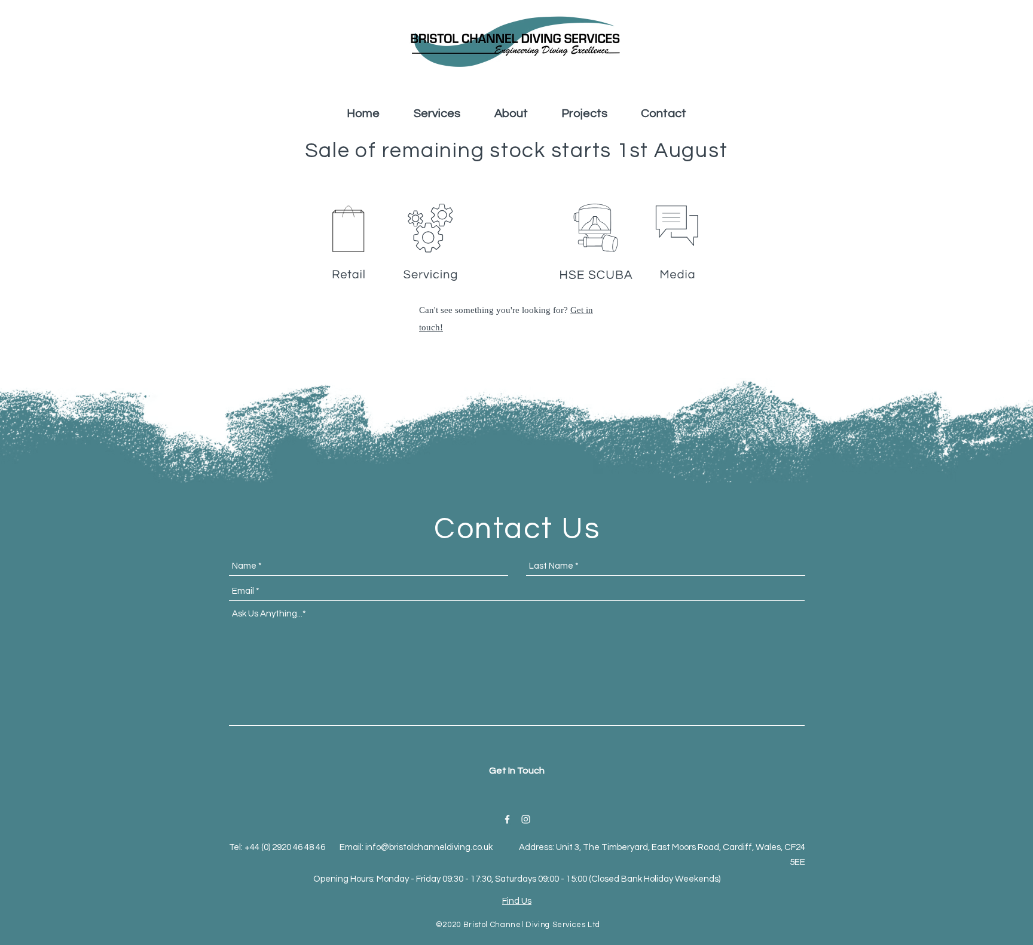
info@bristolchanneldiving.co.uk (429, 847)
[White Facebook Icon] (507, 819)
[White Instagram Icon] (525, 819)
